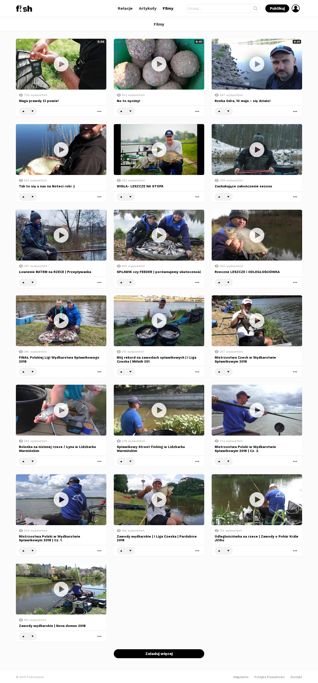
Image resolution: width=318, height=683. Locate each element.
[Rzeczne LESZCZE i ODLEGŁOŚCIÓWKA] (257, 235)
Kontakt (296, 677)
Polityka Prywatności (269, 677)
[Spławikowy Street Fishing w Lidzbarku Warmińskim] (159, 410)
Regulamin (240, 677)
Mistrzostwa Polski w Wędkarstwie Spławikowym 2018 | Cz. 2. (245, 449)
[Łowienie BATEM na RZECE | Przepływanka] (61, 235)
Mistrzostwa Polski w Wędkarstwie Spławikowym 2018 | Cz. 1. (49, 538)
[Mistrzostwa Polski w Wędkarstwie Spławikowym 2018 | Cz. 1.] (61, 499)
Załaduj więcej (159, 653)
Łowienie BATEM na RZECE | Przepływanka (55, 272)
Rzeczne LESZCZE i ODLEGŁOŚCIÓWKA (247, 272)
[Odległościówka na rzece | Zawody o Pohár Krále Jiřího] (257, 499)
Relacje (125, 8)
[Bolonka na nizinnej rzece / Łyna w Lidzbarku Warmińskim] (61, 410)
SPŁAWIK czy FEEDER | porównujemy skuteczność (159, 272)
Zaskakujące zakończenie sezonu (243, 186)
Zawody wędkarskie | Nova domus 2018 (52, 626)
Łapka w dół (32, 111)
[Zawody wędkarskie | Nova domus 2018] (61, 589)
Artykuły (148, 8)
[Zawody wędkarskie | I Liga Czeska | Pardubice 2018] (159, 499)
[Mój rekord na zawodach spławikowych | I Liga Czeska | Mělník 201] (159, 320)
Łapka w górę (23, 111)
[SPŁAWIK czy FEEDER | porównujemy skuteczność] (159, 235)
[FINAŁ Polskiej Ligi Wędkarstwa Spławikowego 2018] (61, 320)
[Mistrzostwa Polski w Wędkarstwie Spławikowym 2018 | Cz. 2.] (257, 410)
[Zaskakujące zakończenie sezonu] (257, 149)
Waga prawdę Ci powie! (39, 101)
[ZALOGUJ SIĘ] (296, 8)
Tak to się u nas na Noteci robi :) (47, 186)
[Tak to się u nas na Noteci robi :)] (61, 149)
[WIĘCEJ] (99, 111)
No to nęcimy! (128, 101)
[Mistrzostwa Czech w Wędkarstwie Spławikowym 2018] (257, 320)
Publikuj (277, 8)
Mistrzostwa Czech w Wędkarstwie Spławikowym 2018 (245, 359)
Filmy (168, 8)
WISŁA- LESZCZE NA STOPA (140, 186)
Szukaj (255, 9)
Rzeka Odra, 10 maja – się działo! (243, 101)
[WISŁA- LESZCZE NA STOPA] (159, 149)
